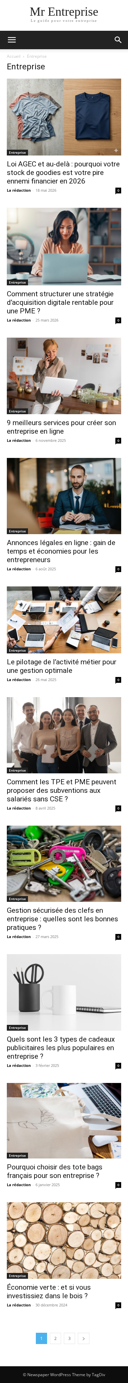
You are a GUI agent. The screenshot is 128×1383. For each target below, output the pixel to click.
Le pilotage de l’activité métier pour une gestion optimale (61, 666)
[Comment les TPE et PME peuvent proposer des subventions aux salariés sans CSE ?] (64, 735)
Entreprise (17, 152)
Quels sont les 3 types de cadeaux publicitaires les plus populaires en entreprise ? (61, 1047)
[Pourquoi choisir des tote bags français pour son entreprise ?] (64, 1121)
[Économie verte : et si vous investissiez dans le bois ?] (64, 1240)
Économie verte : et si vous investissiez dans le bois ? (49, 1291)
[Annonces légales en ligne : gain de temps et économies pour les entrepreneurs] (64, 496)
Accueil (13, 56)
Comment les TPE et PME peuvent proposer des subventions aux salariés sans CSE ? (61, 790)
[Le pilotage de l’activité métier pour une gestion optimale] (64, 619)
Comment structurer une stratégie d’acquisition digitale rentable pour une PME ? (60, 302)
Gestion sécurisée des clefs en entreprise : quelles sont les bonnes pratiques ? (62, 919)
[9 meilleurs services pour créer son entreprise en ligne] (64, 376)
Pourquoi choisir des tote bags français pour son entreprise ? (54, 1171)
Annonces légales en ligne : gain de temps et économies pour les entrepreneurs (61, 551)
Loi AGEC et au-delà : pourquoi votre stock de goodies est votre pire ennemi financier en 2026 (63, 172)
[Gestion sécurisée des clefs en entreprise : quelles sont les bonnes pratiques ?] (64, 864)
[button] (12, 40)
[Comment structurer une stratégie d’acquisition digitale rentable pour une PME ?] (64, 246)
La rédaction (19, 190)
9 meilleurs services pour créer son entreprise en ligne (61, 427)
